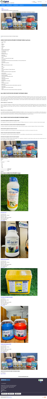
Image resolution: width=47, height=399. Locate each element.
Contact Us (21, 5)
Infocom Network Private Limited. (9, 397)
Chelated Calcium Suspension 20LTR (6, 344)
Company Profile (9, 5)
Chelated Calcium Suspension (5, 259)
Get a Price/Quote (3, 220)
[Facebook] (40, 382)
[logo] (5, 3)
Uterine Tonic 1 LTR (3, 212)
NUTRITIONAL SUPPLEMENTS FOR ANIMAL (7, 297)
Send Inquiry (44, 5)
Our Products (16, 5)
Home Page (3, 5)
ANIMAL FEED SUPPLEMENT (5, 9)
